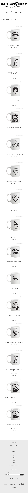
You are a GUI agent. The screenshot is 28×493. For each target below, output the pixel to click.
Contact (14, 463)
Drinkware (14, 47)
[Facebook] (10, 478)
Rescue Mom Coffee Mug (14, 261)
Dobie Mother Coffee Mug (14, 181)
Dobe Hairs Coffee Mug (14, 127)
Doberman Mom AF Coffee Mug (14, 154)
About (14, 462)
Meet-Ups (14, 458)
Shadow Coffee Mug (14, 288)
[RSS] (17, 478)
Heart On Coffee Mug (14, 208)
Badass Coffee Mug (14, 45)
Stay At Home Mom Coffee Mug (14, 342)
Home (2, 19)
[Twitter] (13, 478)
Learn (14, 460)
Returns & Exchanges (14, 465)
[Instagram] (15, 478)
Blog (14, 457)
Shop (14, 455)
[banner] (14, 5)
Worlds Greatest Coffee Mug (14, 397)
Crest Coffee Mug (14, 100)
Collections (8, 19)
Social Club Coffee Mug (14, 315)
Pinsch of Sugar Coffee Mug (14, 234)
